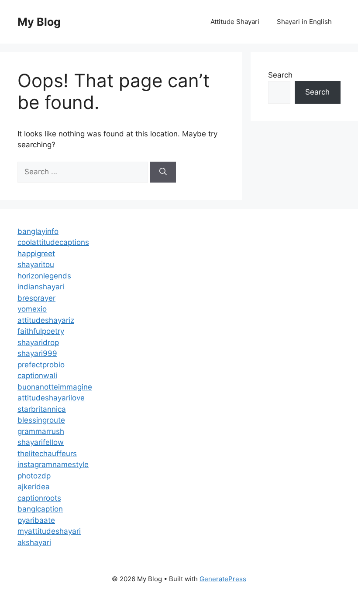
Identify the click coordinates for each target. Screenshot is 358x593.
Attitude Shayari (234, 21)
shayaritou (35, 264)
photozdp (34, 475)
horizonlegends (44, 275)
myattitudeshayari (49, 531)
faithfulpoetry (40, 331)
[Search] (163, 172)
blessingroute (41, 420)
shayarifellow (40, 442)
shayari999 (37, 353)
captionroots (39, 498)
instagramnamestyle (53, 464)
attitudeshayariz (45, 320)
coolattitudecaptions (53, 242)
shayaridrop (38, 342)
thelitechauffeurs (47, 453)
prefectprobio (41, 364)
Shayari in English (304, 21)
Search (280, 75)
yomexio (32, 309)
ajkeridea (33, 486)
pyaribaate (36, 520)
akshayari (34, 542)
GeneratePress (223, 579)
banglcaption (40, 509)
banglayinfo (38, 231)
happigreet (36, 253)
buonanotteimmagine (54, 387)
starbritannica (41, 409)
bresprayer (36, 298)
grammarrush (40, 431)
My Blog (39, 21)
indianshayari (40, 286)
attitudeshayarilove (51, 397)
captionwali (37, 375)
